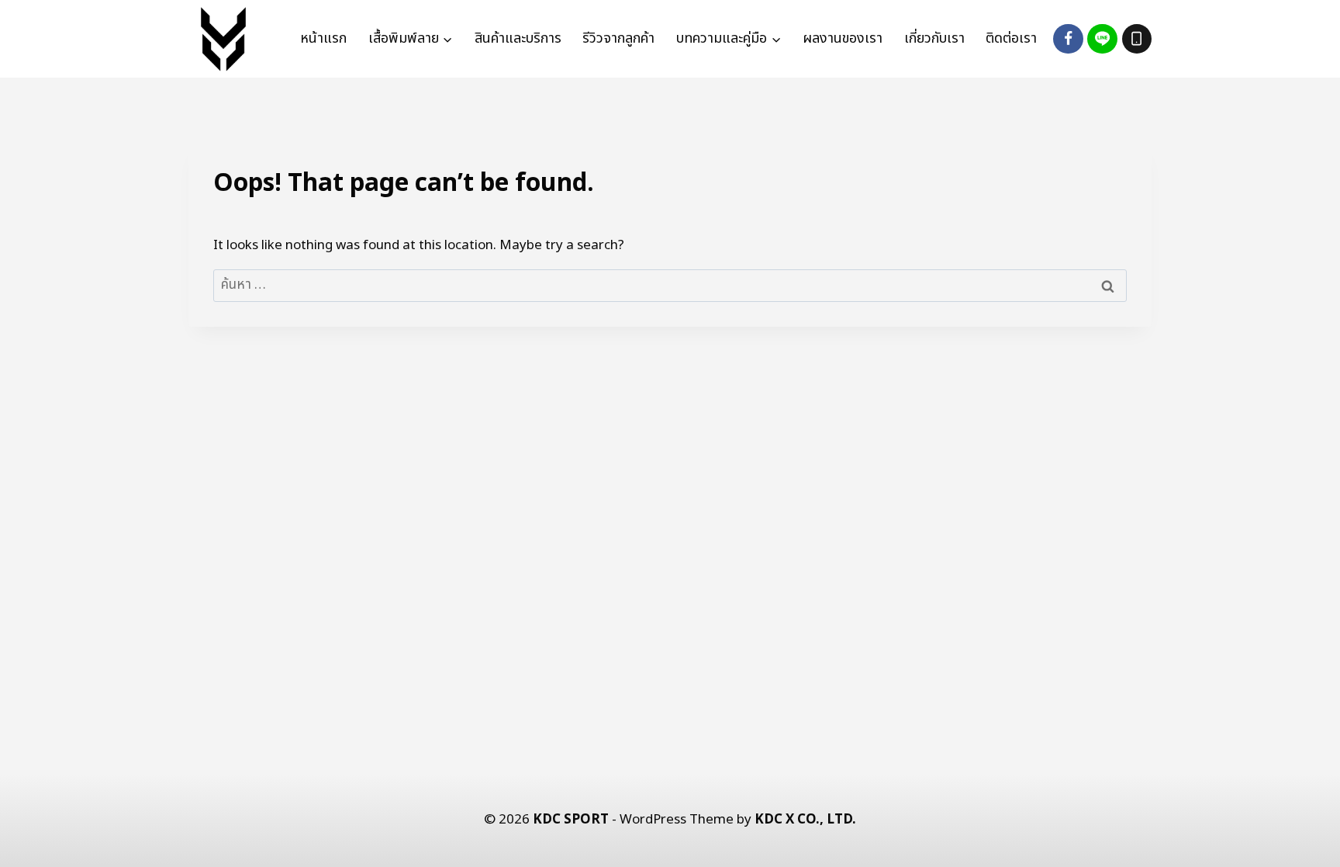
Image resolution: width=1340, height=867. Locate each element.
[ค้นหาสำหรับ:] (670, 285)
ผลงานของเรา (842, 38)
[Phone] (1137, 39)
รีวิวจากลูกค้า (618, 38)
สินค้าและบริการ (518, 38)
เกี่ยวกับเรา (934, 38)
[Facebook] (1068, 39)
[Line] (1102, 39)
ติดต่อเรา (1011, 38)
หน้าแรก (323, 38)
